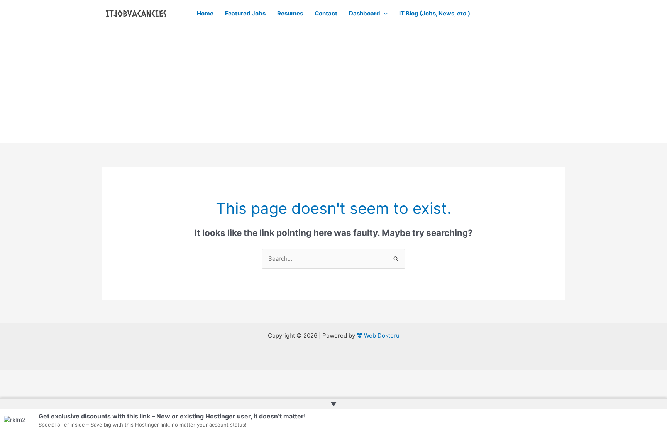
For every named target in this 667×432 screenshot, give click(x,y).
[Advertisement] (333, 85)
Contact (326, 13)
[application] (384, 13)
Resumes (290, 13)
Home (205, 13)
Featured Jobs (245, 13)
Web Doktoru (381, 335)
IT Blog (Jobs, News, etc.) (434, 13)
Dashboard (364, 13)
